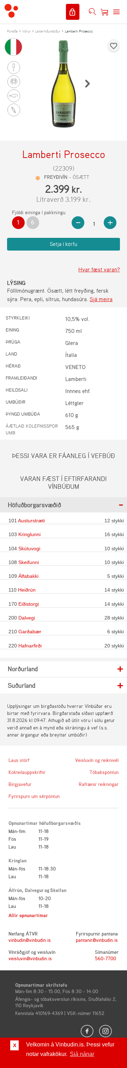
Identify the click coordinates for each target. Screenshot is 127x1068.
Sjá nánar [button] (82, 1054)
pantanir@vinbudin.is (97, 940)
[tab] (63, 505)
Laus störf (18, 760)
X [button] (14, 1045)
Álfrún (15, 890)
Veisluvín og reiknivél (97, 760)
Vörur (26, 31)
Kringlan (17, 860)
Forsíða (12, 31)
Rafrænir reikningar (99, 784)
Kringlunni (29, 534)
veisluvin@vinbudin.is (30, 958)
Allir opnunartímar (28, 915)
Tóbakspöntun (104, 772)
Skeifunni (28, 562)
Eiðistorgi (28, 604)
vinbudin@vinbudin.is (29, 940)
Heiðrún (27, 590)
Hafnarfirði (30, 646)
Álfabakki (28, 576)
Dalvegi (26, 618)
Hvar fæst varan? (99, 269)
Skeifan (58, 890)
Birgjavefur (19, 784)
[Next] (87, 83)
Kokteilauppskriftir (27, 772)
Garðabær (29, 631)
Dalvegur (34, 890)
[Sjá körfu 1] (104, 12)
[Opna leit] (92, 12)
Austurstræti (31, 520)
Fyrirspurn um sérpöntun (33, 796)
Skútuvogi (29, 548)
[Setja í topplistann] (113, 46)
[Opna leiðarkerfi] (116, 12)
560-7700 (105, 958)
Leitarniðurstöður (47, 31)
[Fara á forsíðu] (11, 12)
